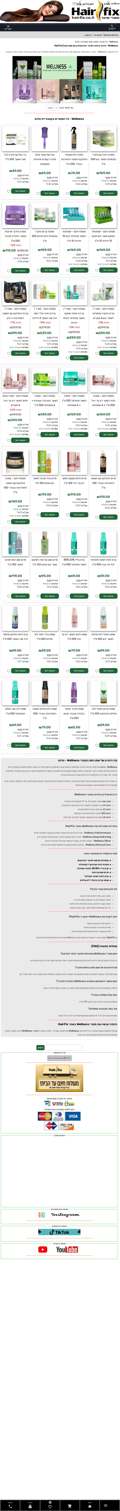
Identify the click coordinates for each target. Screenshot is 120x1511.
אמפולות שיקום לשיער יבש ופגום (93, 860)
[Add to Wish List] (8, 191)
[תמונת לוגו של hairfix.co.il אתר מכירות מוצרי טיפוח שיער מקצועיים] (60, 21)
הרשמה (88, 35)
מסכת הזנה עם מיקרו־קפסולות (94, 864)
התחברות (98, 35)
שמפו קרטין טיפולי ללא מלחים (94, 880)
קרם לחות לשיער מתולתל (96, 876)
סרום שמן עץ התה (100, 872)
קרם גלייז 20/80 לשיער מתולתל (93, 868)
